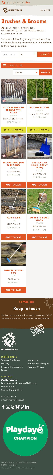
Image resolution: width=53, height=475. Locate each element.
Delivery (5, 363)
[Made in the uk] (13, 91)
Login (20, 2)
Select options (13, 129)
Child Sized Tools (34, 30)
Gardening (27, 28)
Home (8, 28)
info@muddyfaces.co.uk (12, 399)
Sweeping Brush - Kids (13, 271)
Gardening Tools (11, 30)
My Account (33, 360)
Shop (16, 28)
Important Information (12, 366)
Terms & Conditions (10, 360)
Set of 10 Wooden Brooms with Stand (13, 110)
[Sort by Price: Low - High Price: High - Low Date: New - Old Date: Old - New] (26, 72)
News (4, 370)
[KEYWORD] (10, 55)
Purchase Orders (36, 366)
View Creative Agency (26, 468)
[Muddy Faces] (12, 12)
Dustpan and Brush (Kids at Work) (39, 165)
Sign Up (11, 2)
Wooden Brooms (39, 107)
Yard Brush (13, 217)
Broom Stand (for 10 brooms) (13, 163)
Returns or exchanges (38, 363)
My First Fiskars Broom (39, 218)
